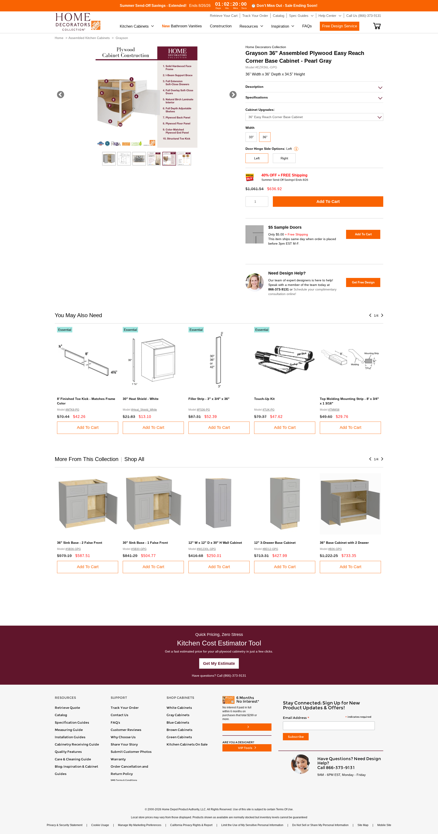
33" (251, 137)
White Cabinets (179, 708)
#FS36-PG (203, 409)
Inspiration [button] (280, 26)
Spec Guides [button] (298, 16)
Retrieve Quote (67, 708)
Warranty (118, 759)
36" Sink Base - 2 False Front (79, 542)
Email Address (327, 718)
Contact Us (119, 715)
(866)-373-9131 (234, 675)
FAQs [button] (307, 26)
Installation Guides (70, 737)
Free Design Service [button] (339, 26)
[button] (377, 26)
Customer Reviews (126, 730)
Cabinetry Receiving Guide (77, 744)
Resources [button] (249, 26)
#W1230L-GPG (206, 549)
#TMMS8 (333, 409)
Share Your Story (124, 744)
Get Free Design (363, 282)
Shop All (134, 459)
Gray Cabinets (178, 715)
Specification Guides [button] (72, 722)
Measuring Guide (69, 730)
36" (265, 137)
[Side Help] (295, 148)
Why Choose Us (123, 737)
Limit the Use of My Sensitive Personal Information (252, 825)
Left (257, 158)
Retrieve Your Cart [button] (223, 16)
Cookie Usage (100, 825)
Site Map (362, 825)
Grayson (122, 38)
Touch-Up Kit (264, 399)
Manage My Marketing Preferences (139, 825)
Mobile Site (384, 825)
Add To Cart (328, 201)
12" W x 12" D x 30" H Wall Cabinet (215, 542)
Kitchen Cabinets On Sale (187, 744)
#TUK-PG (268, 409)
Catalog (61, 715)
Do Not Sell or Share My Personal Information (320, 825)
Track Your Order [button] (255, 16)
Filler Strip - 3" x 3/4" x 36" (208, 399)
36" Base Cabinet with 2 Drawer (344, 542)
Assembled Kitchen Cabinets (89, 38)
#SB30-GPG (138, 549)
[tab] (314, 87)
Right (284, 158)
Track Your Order (125, 708)
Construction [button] (221, 26)
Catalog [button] (278, 16)
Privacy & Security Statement (64, 825)
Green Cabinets (179, 737)
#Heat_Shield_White (144, 409)
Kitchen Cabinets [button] (134, 26)
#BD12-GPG (270, 549)
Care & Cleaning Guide (73, 759)
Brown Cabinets (179, 730)
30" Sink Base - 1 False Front (145, 542)
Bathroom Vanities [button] (182, 26)
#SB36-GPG (73, 549)
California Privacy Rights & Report (191, 825)
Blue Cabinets (178, 722)
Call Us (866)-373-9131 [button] (363, 16)
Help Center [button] (327, 16)
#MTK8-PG (72, 409)
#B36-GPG (335, 549)
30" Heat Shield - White (141, 399)
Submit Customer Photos (131, 752)
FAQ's (115, 722)
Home (59, 38)
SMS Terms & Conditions (124, 780)
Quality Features (68, 752)
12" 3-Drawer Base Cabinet (275, 542)
